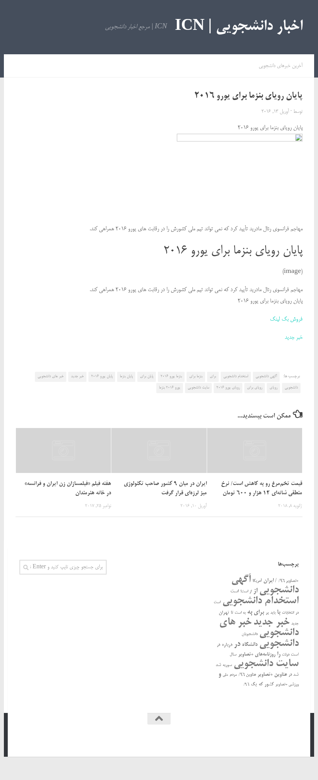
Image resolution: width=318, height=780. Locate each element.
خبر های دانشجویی (51, 376)
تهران (224, 612)
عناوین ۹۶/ (247, 675)
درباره (227, 644)
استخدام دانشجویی (235, 376)
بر (267, 613)
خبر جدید (293, 337)
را (278, 654)
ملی (225, 675)
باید (272, 613)
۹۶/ (246, 685)
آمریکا (257, 581)
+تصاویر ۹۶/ (288, 581)
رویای (273, 387)
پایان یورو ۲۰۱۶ (101, 376)
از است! (246, 592)
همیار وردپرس (232, 739)
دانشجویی (291, 387)
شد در (294, 675)
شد (218, 665)
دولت (285, 655)
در (237, 644)
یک (254, 684)
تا (232, 613)
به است (240, 613)
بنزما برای (195, 376)
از (255, 591)
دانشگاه (250, 645)
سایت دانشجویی (198, 387)
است (234, 591)
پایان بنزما (126, 376)
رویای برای (254, 387)
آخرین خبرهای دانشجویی (280, 66)
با (278, 612)
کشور (269, 684)
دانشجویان (250, 634)
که (261, 684)
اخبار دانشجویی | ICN (238, 27)
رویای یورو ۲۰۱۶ (228, 387)
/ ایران (270, 581)
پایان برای (146, 376)
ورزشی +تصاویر (287, 685)
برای (213, 376)
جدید (295, 623)
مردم (233, 675)
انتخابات (288, 613)
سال (233, 654)
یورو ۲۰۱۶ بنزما (169, 387)
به (249, 612)
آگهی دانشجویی (266, 376)
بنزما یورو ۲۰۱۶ (171, 376)
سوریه (227, 665)
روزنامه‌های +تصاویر (256, 654)
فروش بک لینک (286, 319)
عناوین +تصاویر (272, 674)
